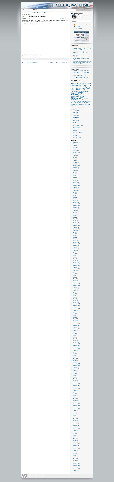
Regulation (73, 101)
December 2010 (76, 443)
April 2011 (75, 437)
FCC (79, 88)
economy (83, 87)
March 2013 (75, 398)
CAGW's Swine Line (77, 114)
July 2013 (75, 392)
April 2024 (75, 177)
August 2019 (75, 270)
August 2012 (75, 410)
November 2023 (76, 185)
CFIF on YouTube (79, 28)
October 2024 (76, 167)
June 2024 (75, 173)
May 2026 (75, 143)
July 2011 (75, 432)
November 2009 (76, 465)
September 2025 (76, 154)
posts (28, 12)
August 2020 (75, 250)
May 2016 (75, 335)
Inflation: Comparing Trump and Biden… (81, 46)
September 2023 (76, 188)
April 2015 (75, 357)
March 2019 (75, 278)
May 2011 (75, 435)
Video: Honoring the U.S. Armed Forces (81, 72)
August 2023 (75, 190)
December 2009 (76, 463)
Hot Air (74, 122)
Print (67, 18)
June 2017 (75, 313)
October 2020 (76, 247)
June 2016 (75, 333)
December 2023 (76, 183)
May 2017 (75, 315)
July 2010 (75, 452)
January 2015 (76, 362)
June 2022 (75, 213)
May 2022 (75, 215)
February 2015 (76, 360)
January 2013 (76, 402)
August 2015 (75, 350)
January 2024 (76, 182)
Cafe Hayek (75, 112)
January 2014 (76, 382)
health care (80, 90)
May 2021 (75, 235)
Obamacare (77, 98)
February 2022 (76, 220)
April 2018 (75, 297)
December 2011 (76, 423)
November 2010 (76, 445)
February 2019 (76, 280)
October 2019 (76, 267)
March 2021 (75, 238)
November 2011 (76, 425)
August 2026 (75, 142)
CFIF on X (78, 26)
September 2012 (76, 408)
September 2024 (76, 168)
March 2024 (75, 178)
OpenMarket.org (76, 127)
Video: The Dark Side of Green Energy (81, 70)
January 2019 (76, 282)
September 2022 (76, 208)
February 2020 (76, 260)
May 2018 (75, 295)
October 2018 (76, 287)
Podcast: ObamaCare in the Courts (31, 62)
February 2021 (76, 240)
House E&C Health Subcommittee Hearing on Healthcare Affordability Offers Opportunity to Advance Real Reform (82, 62)
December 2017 (76, 303)
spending (83, 101)
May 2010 (75, 455)
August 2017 (75, 310)
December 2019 (76, 263)
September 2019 (76, 268)
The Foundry (75, 135)
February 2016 (76, 340)
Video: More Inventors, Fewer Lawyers (81, 77)
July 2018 (75, 292)
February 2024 (76, 180)
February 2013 (76, 400)
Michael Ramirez (77, 94)
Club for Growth (76, 119)
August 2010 (75, 450)
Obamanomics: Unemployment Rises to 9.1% (57, 62)
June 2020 (75, 253)
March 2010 (75, 458)
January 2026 (76, 150)
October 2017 (76, 307)
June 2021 (75, 233)
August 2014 (75, 370)
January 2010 (76, 462)
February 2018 (76, 300)
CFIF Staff (28, 18)
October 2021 (76, 227)
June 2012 (75, 413)
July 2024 (75, 172)
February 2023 (76, 200)
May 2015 (75, 355)
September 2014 (76, 368)
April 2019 (75, 277)
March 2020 (75, 258)
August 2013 (75, 390)
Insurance (74, 91)
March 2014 (75, 378)
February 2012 (76, 420)
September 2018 (76, 288)
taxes (81, 103)
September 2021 (76, 228)
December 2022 (76, 203)
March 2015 (75, 358)
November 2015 (76, 345)
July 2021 (75, 232)
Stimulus (88, 101)
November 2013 (76, 385)
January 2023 (76, 202)
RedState (75, 130)
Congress (87, 85)
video (41, 55)
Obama (81, 96)
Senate (78, 101)
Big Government (76, 110)
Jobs (81, 91)
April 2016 (75, 337)
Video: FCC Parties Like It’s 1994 (80, 74)
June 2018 (75, 293)
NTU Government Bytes (78, 125)
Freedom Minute (33, 23)
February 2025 (76, 162)
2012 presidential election (28, 55)
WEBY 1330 (84, 104)
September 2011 (76, 428)
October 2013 (76, 387)
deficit (72, 87)
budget (88, 83)
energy (88, 87)
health (73, 90)
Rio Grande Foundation (78, 132)
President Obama (81, 99)
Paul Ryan (85, 98)
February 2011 (76, 440)
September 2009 (76, 468)
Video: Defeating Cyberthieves (79, 75)
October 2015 (76, 347)
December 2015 (76, 343)
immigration (88, 90)
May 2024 (75, 175)
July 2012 (75, 412)
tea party (86, 102)
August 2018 (75, 290)
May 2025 (75, 158)
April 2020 (75, 257)
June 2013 (75, 393)
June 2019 (75, 273)
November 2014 (76, 365)
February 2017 (76, 320)
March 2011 (75, 438)
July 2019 (75, 272)
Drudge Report (76, 120)
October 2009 (76, 467)
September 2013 (76, 388)
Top (91, 474)
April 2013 (75, 397)
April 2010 (75, 457)
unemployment (74, 104)
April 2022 (75, 217)
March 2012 (75, 418)
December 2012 (76, 403)
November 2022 (76, 205)
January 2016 (76, 342)
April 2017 (75, 317)
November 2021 (76, 225)
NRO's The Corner (77, 124)
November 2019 (76, 265)
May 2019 (75, 275)
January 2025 (76, 163)
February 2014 (76, 380)
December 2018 (76, 283)
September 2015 (76, 348)
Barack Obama (78, 83)
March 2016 (75, 338)
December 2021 (76, 223)
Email (63, 18)
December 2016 (76, 323)
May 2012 (75, 415)
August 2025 (75, 155)
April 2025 (75, 160)
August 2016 (75, 330)
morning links (89, 94)
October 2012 (76, 407)
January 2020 (76, 262)
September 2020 (76, 248)
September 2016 (76, 328)
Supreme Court (74, 102)
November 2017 (76, 305)
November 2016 (76, 325)
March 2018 (75, 298)
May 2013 (75, 395)
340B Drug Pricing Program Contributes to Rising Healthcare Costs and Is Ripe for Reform (82, 58)
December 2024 (76, 165)
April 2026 (75, 145)
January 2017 (76, 322)
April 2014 (75, 377)
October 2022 (76, 207)
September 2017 (76, 308)
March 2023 (75, 198)
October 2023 (76, 187)
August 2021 (75, 230)
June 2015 (75, 353)
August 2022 (75, 210)
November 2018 (76, 285)
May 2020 (75, 255)
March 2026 (75, 147)
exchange (76, 88)
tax (78, 102)
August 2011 (75, 430)
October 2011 (76, 427)
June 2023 (75, 193)
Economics (77, 87)
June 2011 (75, 433)
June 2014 (75, 373)
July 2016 (75, 332)
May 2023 (75, 195)
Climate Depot (76, 117)
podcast (74, 100)
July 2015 (75, 352)
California (73, 85)
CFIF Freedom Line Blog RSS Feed (82, 24)
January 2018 (76, 302)
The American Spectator (78, 134)
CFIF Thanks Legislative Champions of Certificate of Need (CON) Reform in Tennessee (81, 54)
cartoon (79, 85)
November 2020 (76, 245)
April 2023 (75, 197)
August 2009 (75, 470)
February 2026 (76, 148)
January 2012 (76, 422)
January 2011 (76, 442)
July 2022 (75, 212)
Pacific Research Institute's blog (79, 129)
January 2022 (76, 222)
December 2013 (76, 383)
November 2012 (76, 405)
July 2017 (75, 312)
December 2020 (76, 243)
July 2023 (75, 192)
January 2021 (76, 242)
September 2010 (76, 448)
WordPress (24, 476)
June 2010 (75, 453)
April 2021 (75, 237)
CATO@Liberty (76, 115)
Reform (87, 99)
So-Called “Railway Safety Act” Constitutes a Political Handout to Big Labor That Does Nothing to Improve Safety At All (82, 50)
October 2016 (76, 327)
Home (25, 12)
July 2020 (75, 252)
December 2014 (76, 363)
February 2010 (76, 460)
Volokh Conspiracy (77, 137)
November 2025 (76, 152)
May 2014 (75, 375)
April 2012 (75, 417)
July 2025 (75, 157)
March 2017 (75, 318)
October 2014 (76, 367)
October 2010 (76, 447)
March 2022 (75, 218)
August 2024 (75, 170)
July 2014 (75, 372)
